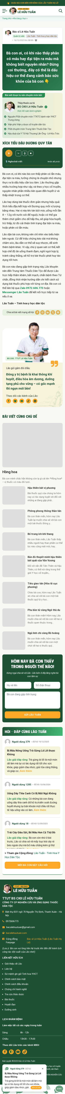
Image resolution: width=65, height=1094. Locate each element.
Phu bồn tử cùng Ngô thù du (44, 610)
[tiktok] (24, 1051)
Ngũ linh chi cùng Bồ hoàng (43, 633)
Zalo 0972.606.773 (31, 288)
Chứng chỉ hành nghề (16, 989)
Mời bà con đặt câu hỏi (32, 865)
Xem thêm (26, 771)
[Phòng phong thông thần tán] (13, 518)
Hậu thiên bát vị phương (41, 487)
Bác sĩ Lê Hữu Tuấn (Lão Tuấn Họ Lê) (44, 941)
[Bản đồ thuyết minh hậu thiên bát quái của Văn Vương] (13, 566)
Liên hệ (8, 968)
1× (18, 153)
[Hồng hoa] (32, 445)
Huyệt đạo (10, 1004)
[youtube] (18, 1051)
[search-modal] (61, 11)
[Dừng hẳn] (30, 153)
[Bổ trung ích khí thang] (13, 541)
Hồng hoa (9, 472)
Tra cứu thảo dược (14, 994)
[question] (58, 1089)
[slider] (32, 165)
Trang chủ (6, 18)
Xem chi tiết (36, 1088)
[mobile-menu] (4, 10)
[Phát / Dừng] (8, 153)
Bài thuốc (10, 999)
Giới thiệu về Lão (13, 963)
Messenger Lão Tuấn (15, 292)
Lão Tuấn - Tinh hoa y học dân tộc (42, 36)
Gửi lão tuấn (32, 714)
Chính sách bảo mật (15, 979)
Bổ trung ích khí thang (40, 534)
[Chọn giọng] (24, 153)
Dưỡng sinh (10, 1009)
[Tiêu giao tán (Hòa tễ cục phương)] (13, 593)
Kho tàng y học (19, 18)
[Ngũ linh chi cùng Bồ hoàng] (13, 640)
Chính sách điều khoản (16, 984)
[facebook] (4, 1051)
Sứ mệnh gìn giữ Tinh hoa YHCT (21, 974)
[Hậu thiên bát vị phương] (13, 495)
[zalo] (11, 1051)
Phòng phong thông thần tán (44, 510)
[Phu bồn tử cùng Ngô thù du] (13, 617)
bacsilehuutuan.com (16, 933)
